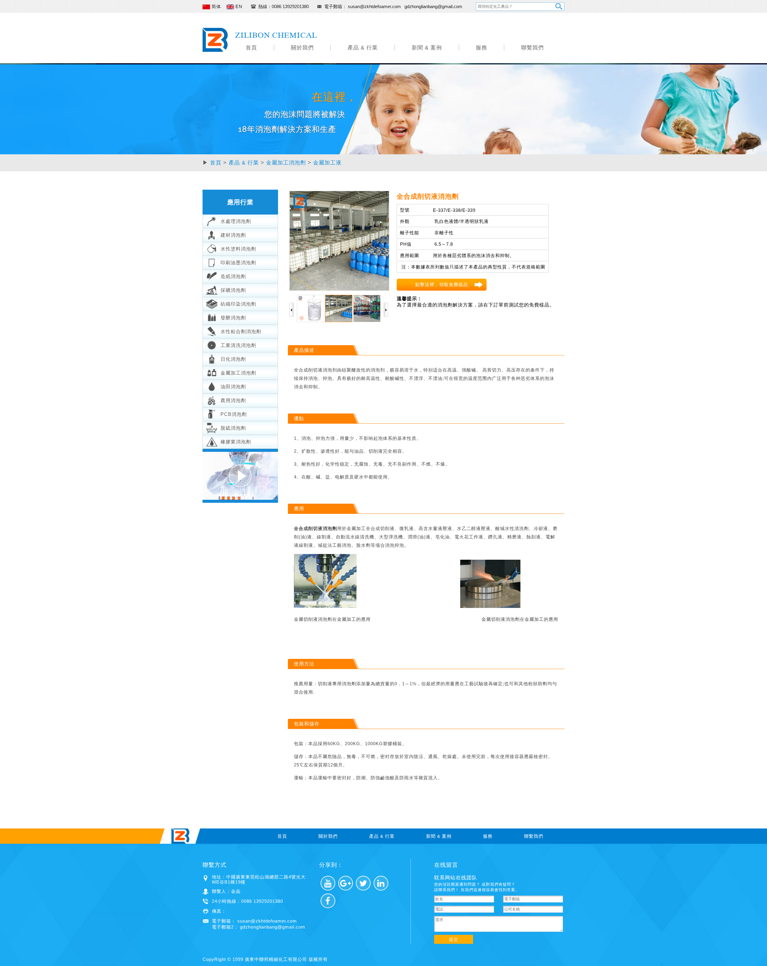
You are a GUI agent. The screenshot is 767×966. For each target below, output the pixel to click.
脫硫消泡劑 (233, 428)
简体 (215, 6)
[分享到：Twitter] (363, 883)
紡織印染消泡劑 (238, 304)
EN (238, 6)
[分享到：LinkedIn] (381, 883)
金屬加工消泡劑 (286, 163)
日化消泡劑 (233, 359)
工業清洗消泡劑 (238, 345)
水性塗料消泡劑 (238, 248)
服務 (481, 48)
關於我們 (302, 48)
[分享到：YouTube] (328, 883)
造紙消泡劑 (233, 276)
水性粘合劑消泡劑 (241, 331)
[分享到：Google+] (345, 883)
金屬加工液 (327, 163)
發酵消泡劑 (233, 317)
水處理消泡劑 (236, 221)
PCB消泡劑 (234, 414)
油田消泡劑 (233, 386)
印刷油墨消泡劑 (238, 262)
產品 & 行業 (363, 48)
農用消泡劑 (233, 400)
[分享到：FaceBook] (328, 900)
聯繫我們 (532, 48)
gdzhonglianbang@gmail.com (433, 6)
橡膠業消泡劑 (236, 441)
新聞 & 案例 (427, 48)
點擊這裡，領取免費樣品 (441, 284)
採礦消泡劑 (233, 290)
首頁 (251, 48)
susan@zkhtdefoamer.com (375, 6)
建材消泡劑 (233, 235)
